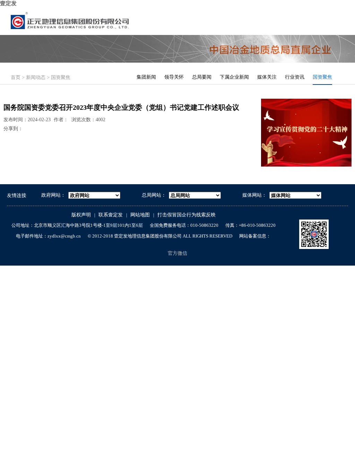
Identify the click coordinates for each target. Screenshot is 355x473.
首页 (15, 77)
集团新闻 (146, 77)
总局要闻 (201, 77)
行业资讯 (294, 77)
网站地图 (140, 214)
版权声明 (81, 214)
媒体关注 (267, 77)
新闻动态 (35, 77)
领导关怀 (174, 77)
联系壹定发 (110, 214)
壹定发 (8, 3)
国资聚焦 (60, 77)
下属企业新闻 (234, 77)
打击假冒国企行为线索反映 (186, 214)
